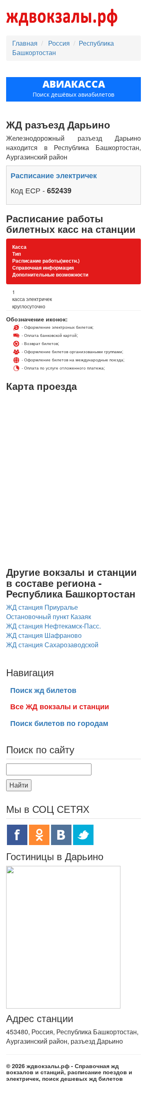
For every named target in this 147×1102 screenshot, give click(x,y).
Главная (25, 43)
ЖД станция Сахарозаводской (52, 644)
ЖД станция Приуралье (42, 607)
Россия (59, 43)
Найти (18, 785)
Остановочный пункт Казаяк (48, 616)
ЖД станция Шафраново (44, 635)
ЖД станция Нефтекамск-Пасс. (53, 626)
